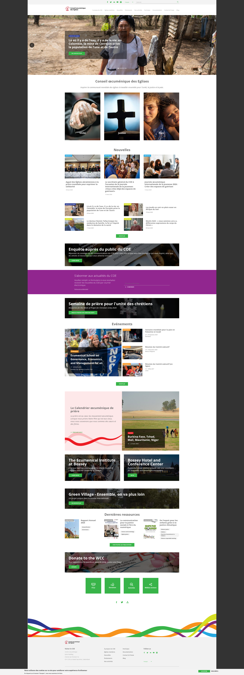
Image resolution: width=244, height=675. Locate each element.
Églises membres (109, 10)
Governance (85, 529)
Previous (32, 45)
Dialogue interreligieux (161, 114)
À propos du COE (97, 10)
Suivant (212, 45)
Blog (178, 10)
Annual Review (86, 527)
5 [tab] (126, 68)
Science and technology (128, 531)
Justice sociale (122, 117)
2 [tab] (120, 68)
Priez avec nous (77, 432)
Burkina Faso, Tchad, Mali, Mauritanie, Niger (143, 438)
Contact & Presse (169, 10)
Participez (147, 10)
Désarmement (161, 107)
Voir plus (122, 236)
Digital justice (125, 534)
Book (132, 475)
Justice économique (122, 121)
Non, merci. (214, 671)
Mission (82, 117)
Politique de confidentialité (81, 289)
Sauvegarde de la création (122, 111)
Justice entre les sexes (122, 107)
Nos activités (138, 10)
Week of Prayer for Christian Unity (83, 312)
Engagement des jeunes (82, 114)
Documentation (157, 10)
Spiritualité (82, 121)
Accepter (204, 671)
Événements (128, 10)
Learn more (75, 260)
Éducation (82, 107)
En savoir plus (77, 53)
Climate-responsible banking (168, 538)
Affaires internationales (161, 121)
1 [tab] (118, 68)
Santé (122, 114)
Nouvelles (120, 10)
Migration (161, 111)
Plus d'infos (66, 673)
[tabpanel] (122, 45)
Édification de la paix (161, 117)
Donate (74, 567)
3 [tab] (122, 68)
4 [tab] (124, 68)
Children (163, 532)
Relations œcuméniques (82, 111)
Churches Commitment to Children (168, 534)
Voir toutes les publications (122, 545)
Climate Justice (165, 529)
